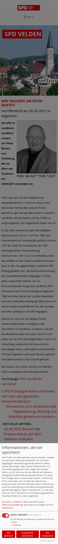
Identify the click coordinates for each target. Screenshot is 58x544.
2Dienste (15, 525)
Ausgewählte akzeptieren (28, 534)
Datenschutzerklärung (12, 504)
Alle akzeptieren (47, 534)
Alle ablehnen (8, 534)
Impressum (7, 507)
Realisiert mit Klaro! (48, 541)
